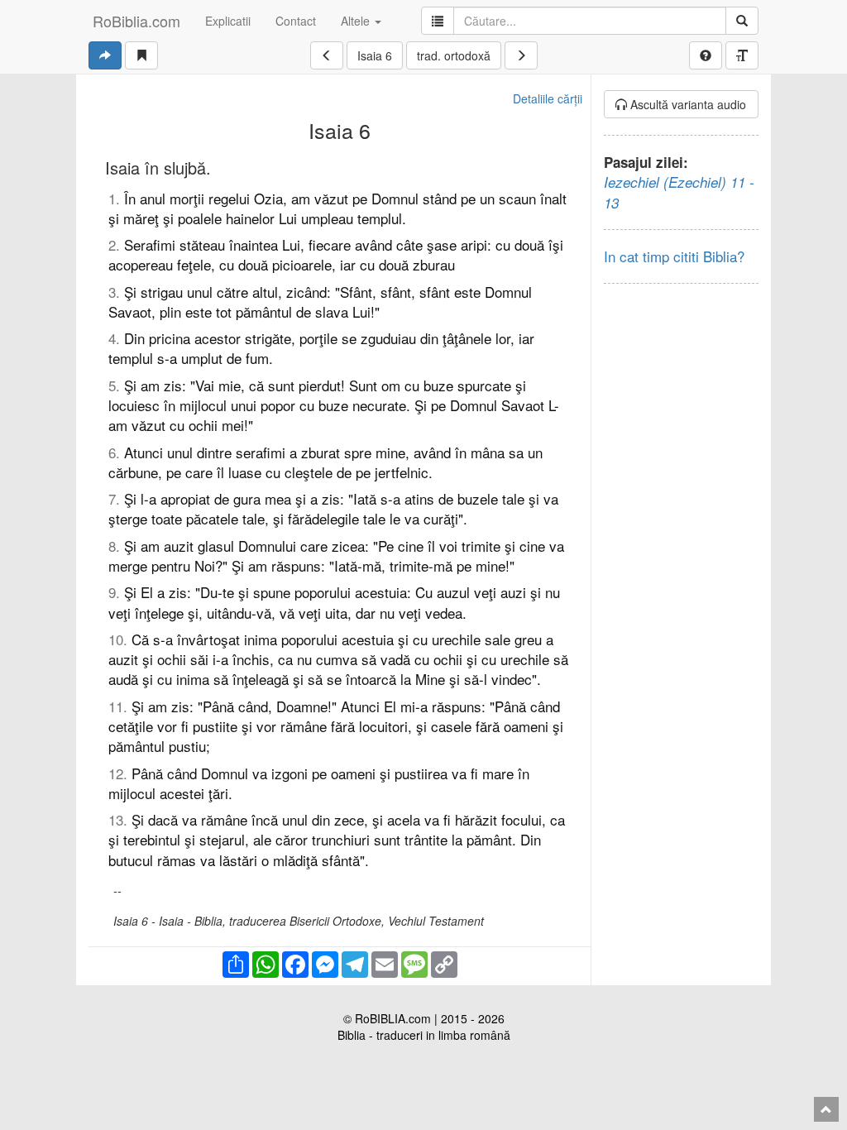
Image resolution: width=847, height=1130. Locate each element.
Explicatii (228, 20)
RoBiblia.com (136, 20)
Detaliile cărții (547, 98)
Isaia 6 (374, 55)
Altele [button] (357, 20)
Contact (295, 20)
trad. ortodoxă (453, 55)
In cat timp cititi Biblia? (674, 256)
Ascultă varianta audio (686, 104)
